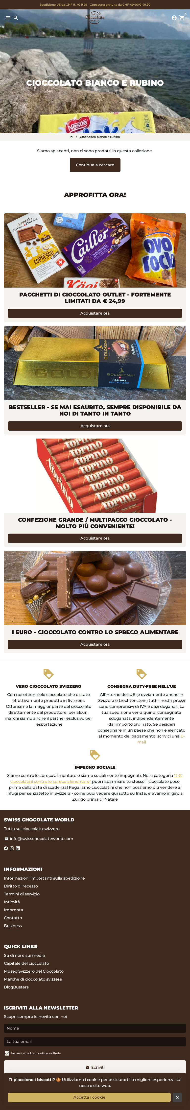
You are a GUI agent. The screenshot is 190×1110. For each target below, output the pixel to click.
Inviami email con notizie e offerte (36, 1053)
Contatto (13, 917)
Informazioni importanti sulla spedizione (44, 878)
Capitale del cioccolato (26, 963)
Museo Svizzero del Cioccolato (34, 971)
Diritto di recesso (21, 886)
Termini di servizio (22, 894)
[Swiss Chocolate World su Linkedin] (18, 848)
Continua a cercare (95, 165)
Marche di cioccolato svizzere (33, 979)
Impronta (13, 910)
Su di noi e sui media (24, 955)
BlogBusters (16, 987)
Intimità (12, 902)
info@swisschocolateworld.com (38, 838)
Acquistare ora (95, 313)
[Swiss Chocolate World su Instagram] (12, 848)
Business (13, 925)
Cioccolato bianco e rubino (100, 137)
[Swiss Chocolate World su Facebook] (6, 848)
